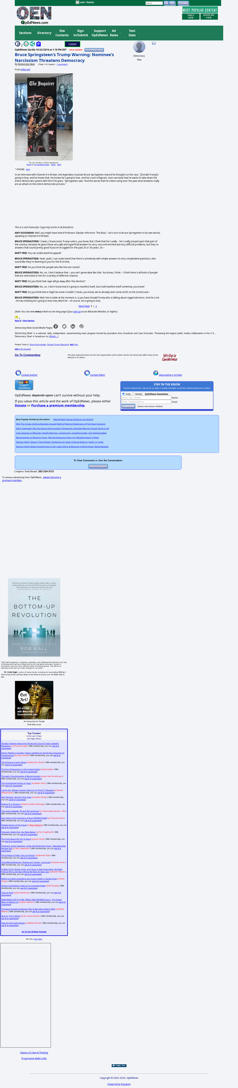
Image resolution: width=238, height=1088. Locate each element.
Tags (74, 344)
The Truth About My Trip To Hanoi (16, 839)
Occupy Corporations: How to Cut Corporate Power (23, 885)
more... (54, 336)
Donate (20, 405)
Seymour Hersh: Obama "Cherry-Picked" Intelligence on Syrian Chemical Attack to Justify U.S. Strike (59, 442)
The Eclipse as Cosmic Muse (13, 762)
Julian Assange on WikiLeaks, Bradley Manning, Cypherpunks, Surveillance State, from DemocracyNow (61, 433)
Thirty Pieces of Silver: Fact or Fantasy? (18, 855)
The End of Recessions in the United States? (20, 769)
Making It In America (10, 804)
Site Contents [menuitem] (62, 33)
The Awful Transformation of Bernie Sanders (20, 776)
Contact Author (29, 375)
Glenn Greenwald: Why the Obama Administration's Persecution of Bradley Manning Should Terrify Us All (62, 428)
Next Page (84, 306)
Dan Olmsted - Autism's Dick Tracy (16, 797)
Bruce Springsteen (38, 344)
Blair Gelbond (36, 825)
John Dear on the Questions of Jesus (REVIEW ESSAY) (24, 818)
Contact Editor (97, 375)
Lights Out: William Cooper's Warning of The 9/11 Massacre (27, 790)
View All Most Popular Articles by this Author (73, 419)
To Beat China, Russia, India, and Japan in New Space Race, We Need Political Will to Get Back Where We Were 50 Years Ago (31, 870)
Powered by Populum (119, 1084)
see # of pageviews (13, 765)
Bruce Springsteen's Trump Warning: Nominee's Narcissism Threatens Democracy (64, 57)
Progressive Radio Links (34, 1058)
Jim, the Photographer (41, 164)
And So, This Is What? (11, 916)
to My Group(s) (23, 349)
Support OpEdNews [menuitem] (98, 33)
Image (29, 164)
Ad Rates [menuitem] (114, 33)
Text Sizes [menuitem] (132, 33)
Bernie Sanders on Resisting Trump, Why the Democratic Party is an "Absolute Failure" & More (57, 437)
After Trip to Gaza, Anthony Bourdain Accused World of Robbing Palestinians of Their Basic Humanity (60, 424)
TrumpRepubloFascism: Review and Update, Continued (25, 862)
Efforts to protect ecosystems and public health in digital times (29, 879)
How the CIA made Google (13, 923)
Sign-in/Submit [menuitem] (80, 33)
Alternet (25, 69)
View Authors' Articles (170, 375)
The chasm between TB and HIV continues (20, 811)
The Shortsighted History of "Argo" (16, 783)
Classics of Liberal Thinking (34, 1052)
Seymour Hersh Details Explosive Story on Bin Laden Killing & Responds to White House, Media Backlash (62, 446)
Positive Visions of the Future (14, 825)
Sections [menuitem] (25, 33)
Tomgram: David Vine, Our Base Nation (18, 832)
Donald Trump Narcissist (58, 344)
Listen (72, 44)
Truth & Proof (7, 892)
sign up (77, 311)
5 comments (62, 64)
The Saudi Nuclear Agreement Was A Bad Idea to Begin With (28, 909)
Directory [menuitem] (44, 33)
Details (53, 165)
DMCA (59, 165)
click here (38, 939)
